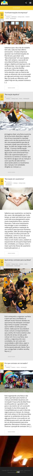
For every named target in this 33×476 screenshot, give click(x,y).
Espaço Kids (21, 16)
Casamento (9, 183)
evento (28, 16)
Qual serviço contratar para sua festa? (18, 260)
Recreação (13, 18)
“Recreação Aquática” (12, 94)
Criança (8, 16)
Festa (7, 18)
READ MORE (11, 88)
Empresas (14, 16)
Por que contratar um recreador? (16, 363)
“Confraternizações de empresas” (16, 13)
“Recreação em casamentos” (14, 179)
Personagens (9, 265)
